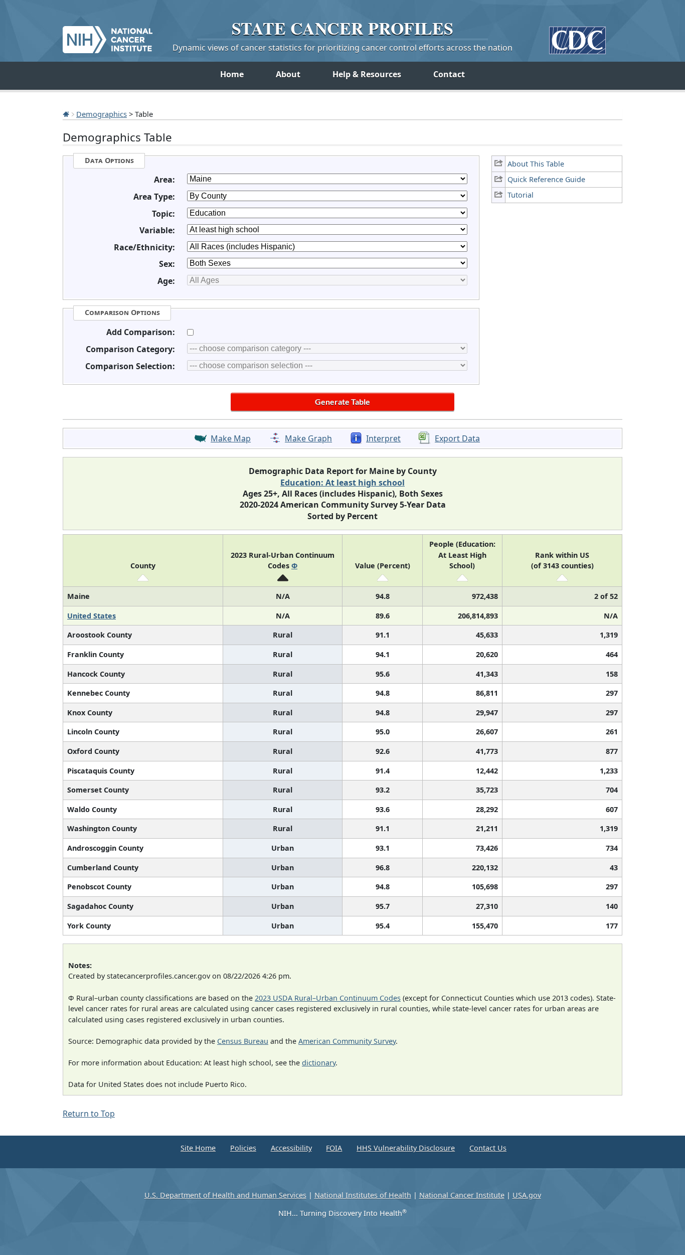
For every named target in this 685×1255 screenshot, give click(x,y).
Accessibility (291, 1148)
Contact (449, 74)
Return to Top (89, 1113)
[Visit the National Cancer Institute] (107, 35)
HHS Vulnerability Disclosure (406, 1148)
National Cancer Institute (461, 1195)
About (288, 74)
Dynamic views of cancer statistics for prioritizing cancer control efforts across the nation (342, 47)
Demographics (101, 114)
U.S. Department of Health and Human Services (225, 1195)
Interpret (383, 438)
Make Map (231, 438)
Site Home (198, 1148)
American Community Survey (347, 1041)
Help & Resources (366, 74)
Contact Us (487, 1148)
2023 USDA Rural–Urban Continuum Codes (328, 998)
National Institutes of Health (362, 1195)
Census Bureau (242, 1041)
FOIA (334, 1148)
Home (232, 74)
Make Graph (308, 438)
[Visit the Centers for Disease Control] (577, 36)
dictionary (318, 1062)
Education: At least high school (342, 482)
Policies (243, 1148)
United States (91, 615)
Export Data (457, 438)
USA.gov (526, 1195)
